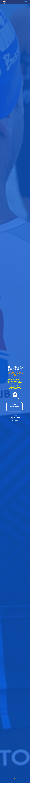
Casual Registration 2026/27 (15, 417)
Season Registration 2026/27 (14, 406)
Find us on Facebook (15, 399)
